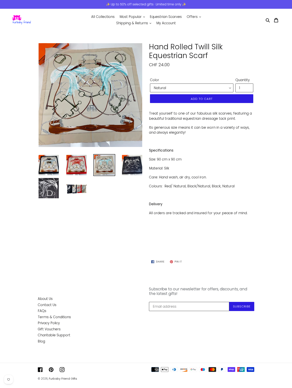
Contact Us (47, 304)
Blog (41, 341)
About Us (45, 298)
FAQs (42, 310)
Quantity (242, 80)
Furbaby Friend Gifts (63, 379)
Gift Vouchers (49, 329)
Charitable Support (54, 335)
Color (154, 80)
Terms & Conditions (54, 317)
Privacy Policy (49, 323)
